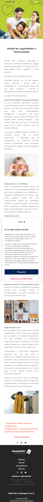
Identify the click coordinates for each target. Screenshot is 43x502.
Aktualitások (21, 466)
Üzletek (21, 460)
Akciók (21, 463)
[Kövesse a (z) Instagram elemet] (21, 442)
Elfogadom (21, 272)
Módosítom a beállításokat (21, 279)
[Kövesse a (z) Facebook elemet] (17, 442)
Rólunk (21, 469)
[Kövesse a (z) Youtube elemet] (25, 442)
